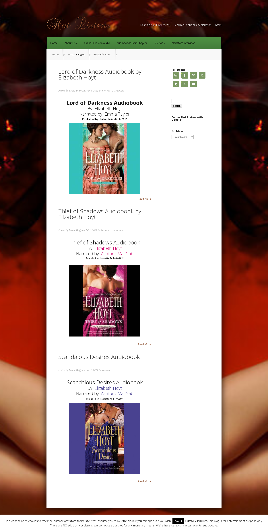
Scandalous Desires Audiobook (99, 357)
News (218, 25)
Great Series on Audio (97, 43)
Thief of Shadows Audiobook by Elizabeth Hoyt (99, 214)
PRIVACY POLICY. (196, 521)
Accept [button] (178, 521)
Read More (144, 198)
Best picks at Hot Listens (155, 25)
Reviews (158, 43)
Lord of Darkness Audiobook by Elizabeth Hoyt (99, 74)
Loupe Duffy (75, 90)
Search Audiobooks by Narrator (192, 25)
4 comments (117, 230)
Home (54, 43)
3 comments (118, 90)
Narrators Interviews (183, 43)
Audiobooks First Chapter (132, 43)
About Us (70, 43)
